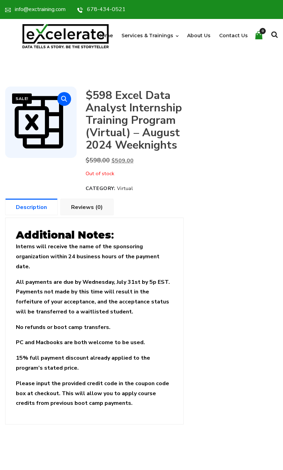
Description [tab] (31, 207)
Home (105, 35)
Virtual (125, 188)
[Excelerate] (65, 36)
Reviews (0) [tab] (87, 207)
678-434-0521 (106, 9)
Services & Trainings (147, 35)
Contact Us (233, 35)
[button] (64, 99)
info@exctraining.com (40, 9)
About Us (199, 35)
